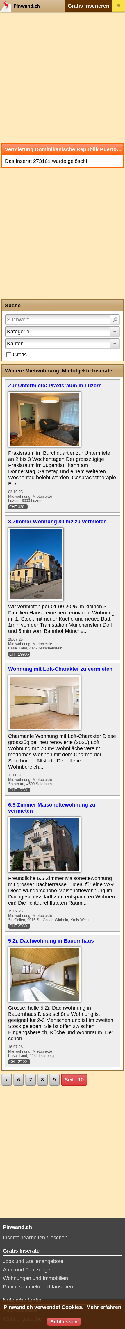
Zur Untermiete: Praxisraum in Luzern (55, 386)
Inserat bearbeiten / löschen (35, 1238)
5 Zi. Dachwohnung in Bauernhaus (51, 941)
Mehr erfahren (103, 1307)
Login (118, 6)
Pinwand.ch (22, 6)
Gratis (20, 355)
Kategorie (18, 332)
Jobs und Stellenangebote (33, 1261)
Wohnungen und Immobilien (35, 1278)
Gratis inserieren (88, 6)
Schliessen (64, 1322)
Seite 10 (74, 1080)
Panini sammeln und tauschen (38, 1287)
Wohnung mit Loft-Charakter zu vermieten (60, 669)
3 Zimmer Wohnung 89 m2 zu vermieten (57, 522)
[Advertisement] (62, 77)
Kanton (15, 343)
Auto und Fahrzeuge (26, 1270)
